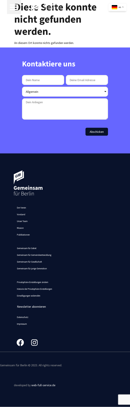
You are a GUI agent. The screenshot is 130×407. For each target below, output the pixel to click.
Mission (20, 228)
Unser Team (22, 221)
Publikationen (23, 234)
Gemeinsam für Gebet (26, 248)
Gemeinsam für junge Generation (32, 268)
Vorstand (21, 214)
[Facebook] (20, 342)
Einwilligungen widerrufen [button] (28, 295)
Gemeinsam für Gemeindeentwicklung (34, 255)
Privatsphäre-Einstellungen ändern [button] (32, 282)
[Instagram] (34, 342)
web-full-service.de (43, 385)
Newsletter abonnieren (31, 307)
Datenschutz (22, 317)
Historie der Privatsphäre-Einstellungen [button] (34, 289)
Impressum (22, 324)
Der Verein (21, 207)
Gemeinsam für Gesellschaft (29, 261)
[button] (14, 7)
